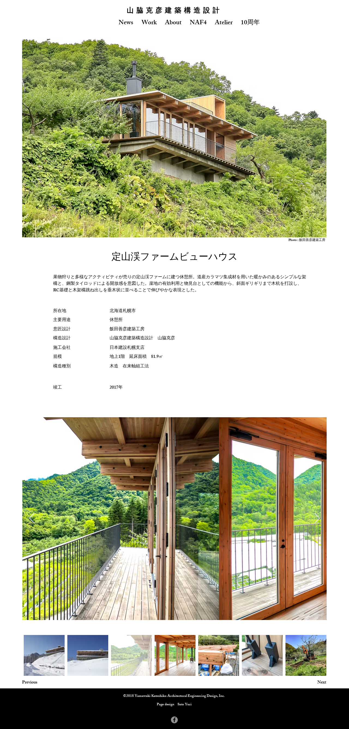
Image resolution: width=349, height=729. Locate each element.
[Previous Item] (32, 518)
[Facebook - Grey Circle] (174, 719)
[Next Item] (317, 518)
